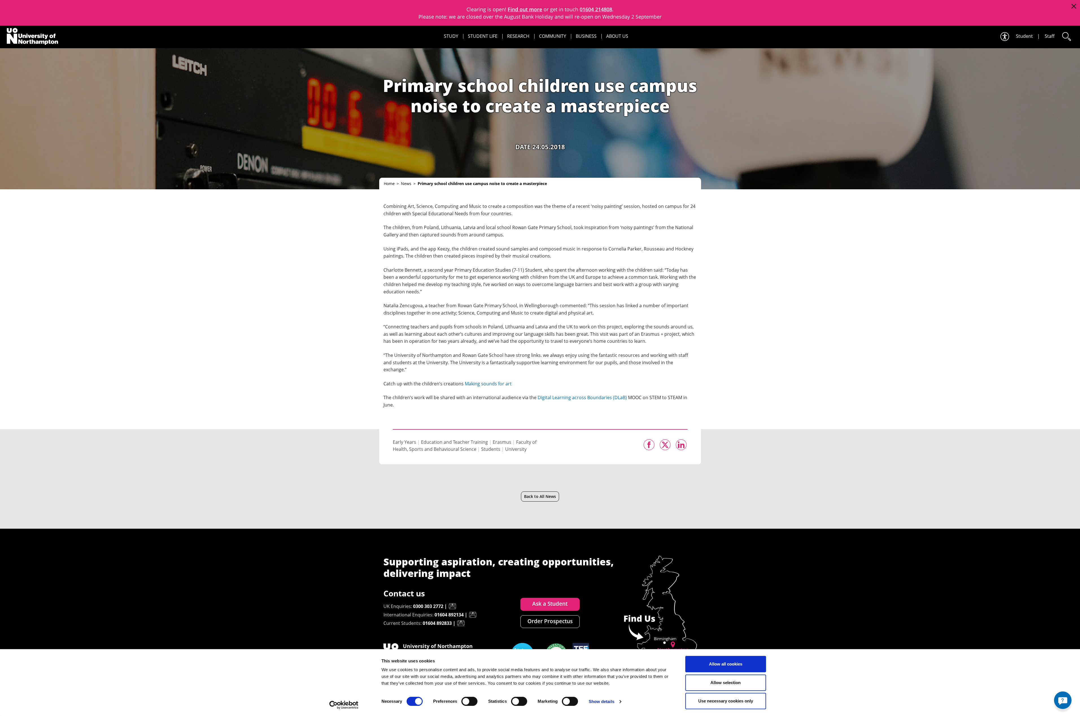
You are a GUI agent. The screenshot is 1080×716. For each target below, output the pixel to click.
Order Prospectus (550, 621)
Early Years (404, 442)
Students (490, 449)
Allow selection (725, 682)
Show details (601, 701)
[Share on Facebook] (649, 444)
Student (1024, 36)
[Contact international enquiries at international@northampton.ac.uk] (472, 614)
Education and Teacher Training (454, 442)
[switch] (469, 701)
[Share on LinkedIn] (681, 444)
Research (518, 36)
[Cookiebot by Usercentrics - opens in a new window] (343, 705)
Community (552, 36)
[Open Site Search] (1066, 36)
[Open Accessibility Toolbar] (1004, 36)
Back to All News (540, 496)
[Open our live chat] (1063, 700)
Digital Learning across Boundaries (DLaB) (582, 397)
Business (586, 36)
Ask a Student (550, 603)
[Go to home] (32, 36)
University (516, 449)
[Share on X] (665, 444)
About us (617, 36)
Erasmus (502, 442)
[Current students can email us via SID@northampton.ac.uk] (461, 623)
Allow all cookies (725, 664)
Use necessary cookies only (725, 701)
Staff (1050, 36)
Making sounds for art (488, 384)
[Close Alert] (1073, 6)
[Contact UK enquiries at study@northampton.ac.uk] (452, 606)
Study (451, 36)
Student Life (483, 36)
